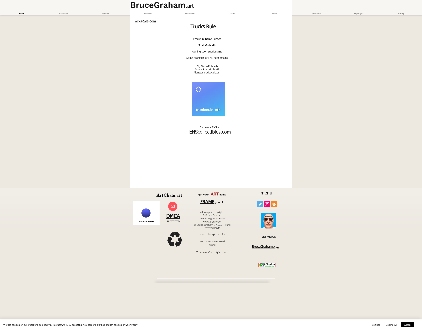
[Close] (418, 324)
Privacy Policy (130, 324)
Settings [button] (376, 324)
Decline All (391, 324)
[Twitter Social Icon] (260, 204)
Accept (407, 324)
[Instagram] (267, 204)
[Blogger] (274, 204)
